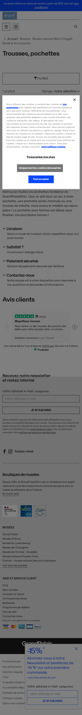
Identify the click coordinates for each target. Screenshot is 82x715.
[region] (41, 142)
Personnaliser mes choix (41, 157)
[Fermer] (74, 99)
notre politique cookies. (53, 147)
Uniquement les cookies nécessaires (40, 168)
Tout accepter (41, 179)
